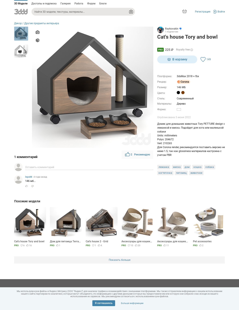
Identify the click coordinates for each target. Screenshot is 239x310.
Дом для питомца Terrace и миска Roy (65, 241)
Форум (91, 3)
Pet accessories (202, 241)
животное (196, 172)
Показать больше (119, 259)
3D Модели (20, 3)
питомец (181, 172)
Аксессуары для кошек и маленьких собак (136, 241)
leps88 (28, 177)
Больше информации (132, 303)
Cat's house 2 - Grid (97, 241)
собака (209, 167)
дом (187, 167)
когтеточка (165, 172)
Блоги (102, 3)
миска (177, 167)
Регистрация (202, 11)
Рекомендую (140, 154)
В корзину (179, 59)
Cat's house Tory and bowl (29, 241)
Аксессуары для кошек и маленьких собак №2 (172, 241)
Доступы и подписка (44, 3)
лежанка (164, 167)
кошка (197, 167)
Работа (78, 3)
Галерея (65, 3)
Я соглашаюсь (104, 303)
